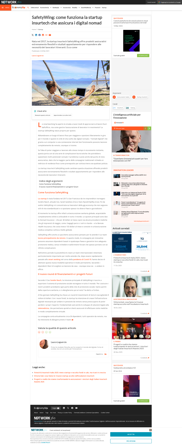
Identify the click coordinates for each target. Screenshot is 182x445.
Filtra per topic (120, 128)
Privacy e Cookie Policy (65, 412)
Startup (104, 7)
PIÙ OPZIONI (131, 441)
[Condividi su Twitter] (32, 35)
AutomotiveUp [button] (44, 7)
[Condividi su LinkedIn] (36, 35)
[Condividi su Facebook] (39, 35)
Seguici (54, 408)
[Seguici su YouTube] (76, 408)
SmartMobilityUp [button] (86, 7)
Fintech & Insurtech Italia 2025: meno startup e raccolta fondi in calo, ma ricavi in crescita (70, 372)
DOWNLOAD (143, 55)
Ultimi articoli (35, 7)
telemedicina (43, 308)
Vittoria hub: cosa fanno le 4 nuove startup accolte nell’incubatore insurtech (64, 376)
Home (34, 29)
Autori (41, 412)
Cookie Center (105, 412)
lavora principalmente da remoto (52, 238)
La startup (42, 198)
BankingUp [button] (56, 7)
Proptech (97, 7)
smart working (54, 259)
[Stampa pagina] (42, 35)
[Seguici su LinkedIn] (64, 408)
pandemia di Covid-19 (82, 259)
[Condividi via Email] (49, 35)
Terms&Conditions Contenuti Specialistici (86, 412)
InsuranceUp (67, 7)
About (36, 412)
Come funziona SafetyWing (50, 184)
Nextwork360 (38, 421)
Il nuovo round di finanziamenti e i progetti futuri (58, 187)
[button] (5, 8)
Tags (46, 412)
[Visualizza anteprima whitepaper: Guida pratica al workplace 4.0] (131, 386)
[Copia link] (46, 35)
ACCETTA (130, 434)
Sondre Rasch (55, 280)
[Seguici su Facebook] (72, 408)
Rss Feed (53, 412)
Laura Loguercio (38, 56)
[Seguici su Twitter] (68, 408)
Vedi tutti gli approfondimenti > (141, 221)
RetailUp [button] (74, 7)
